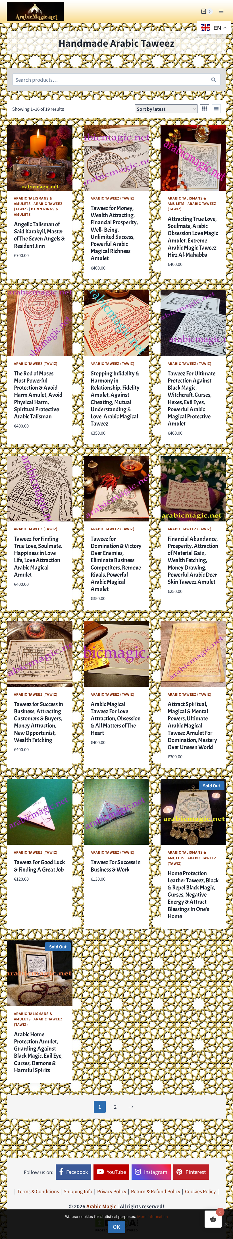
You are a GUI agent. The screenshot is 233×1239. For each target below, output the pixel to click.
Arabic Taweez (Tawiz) (113, 198)
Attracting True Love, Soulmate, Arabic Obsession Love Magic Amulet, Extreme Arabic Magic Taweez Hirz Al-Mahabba (193, 236)
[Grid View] (204, 108)
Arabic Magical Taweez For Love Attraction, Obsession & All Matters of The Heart (116, 718)
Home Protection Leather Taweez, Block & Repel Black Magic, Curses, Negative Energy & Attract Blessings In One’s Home (193, 895)
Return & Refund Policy (155, 1191)
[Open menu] (221, 11)
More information (152, 1216)
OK (116, 1227)
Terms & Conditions (38, 1191)
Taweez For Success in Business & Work (116, 865)
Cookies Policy (200, 1191)
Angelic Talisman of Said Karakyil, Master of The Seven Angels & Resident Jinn (39, 235)
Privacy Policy (111, 1191)
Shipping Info (78, 1191)
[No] (226, 1224)
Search (215, 79)
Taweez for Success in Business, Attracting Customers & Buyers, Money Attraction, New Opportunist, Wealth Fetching (38, 722)
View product (29, 272)
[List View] (216, 108)
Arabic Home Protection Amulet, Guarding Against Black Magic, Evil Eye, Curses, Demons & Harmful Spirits (38, 1052)
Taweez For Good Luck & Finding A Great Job (39, 865)
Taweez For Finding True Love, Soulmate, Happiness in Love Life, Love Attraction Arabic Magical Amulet (38, 556)
